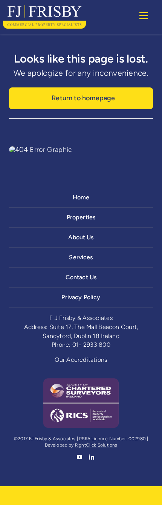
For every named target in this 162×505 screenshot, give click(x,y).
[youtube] (79, 457)
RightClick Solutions (96, 445)
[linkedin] (91, 457)
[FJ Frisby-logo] (44, 6)
